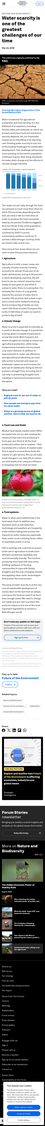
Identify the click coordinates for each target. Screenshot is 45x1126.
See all (39, 854)
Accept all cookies (23, 1114)
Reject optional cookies (23, 1107)
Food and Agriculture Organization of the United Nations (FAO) (21, 111)
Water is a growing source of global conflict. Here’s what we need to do (22, 412)
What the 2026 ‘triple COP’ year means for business (27, 912)
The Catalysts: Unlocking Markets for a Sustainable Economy (24, 925)
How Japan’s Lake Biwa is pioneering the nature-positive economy (26, 937)
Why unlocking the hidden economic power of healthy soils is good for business (27, 901)
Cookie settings (24, 1120)
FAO (4, 61)
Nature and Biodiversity (16, 14)
